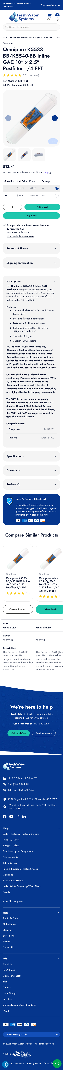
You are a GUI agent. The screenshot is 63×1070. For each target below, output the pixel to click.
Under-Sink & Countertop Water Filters (22, 886)
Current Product (18, 609)
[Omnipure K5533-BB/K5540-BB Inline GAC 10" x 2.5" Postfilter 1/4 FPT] (18, 558)
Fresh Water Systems (22, 1043)
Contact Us (8, 947)
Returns (6, 941)
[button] (49, 17)
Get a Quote (9, 924)
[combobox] (31, 27)
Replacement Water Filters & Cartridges (25, 37)
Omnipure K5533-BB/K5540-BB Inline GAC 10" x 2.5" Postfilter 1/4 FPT (18, 583)
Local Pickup (9, 993)
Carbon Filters (48, 37)
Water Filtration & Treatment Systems (21, 834)
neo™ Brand (9, 970)
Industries (7, 999)
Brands (6, 892)
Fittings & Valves (11, 845)
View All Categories (13, 901)
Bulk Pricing (9, 935)
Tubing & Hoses (11, 863)
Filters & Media (10, 857)
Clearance (8, 874)
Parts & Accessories (13, 880)
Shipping (7, 930)
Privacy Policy (34, 1063)
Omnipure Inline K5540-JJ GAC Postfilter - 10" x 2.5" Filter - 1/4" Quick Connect (49, 584)
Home (5, 37)
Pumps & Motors (11, 839)
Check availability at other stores (20, 236)
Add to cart (42, 206)
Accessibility (50, 1063)
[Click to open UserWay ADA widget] (5, 1064)
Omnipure (8, 43)
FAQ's (6, 1010)
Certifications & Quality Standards (19, 1005)
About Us (7, 964)
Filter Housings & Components (18, 851)
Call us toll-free (18, 733)
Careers (7, 987)
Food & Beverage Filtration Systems (20, 869)
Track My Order (11, 918)
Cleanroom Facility (12, 975)
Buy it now (31, 215)
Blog (5, 981)
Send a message (44, 733)
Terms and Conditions (13, 1063)
